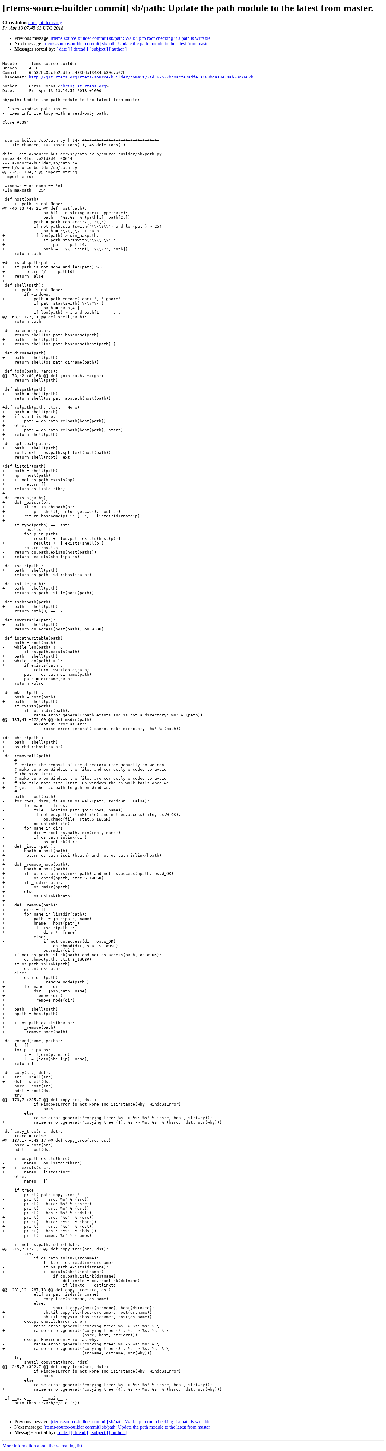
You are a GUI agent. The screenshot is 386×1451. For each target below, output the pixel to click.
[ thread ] (79, 49)
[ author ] (118, 49)
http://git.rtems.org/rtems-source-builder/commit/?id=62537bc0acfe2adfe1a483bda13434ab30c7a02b (141, 77)
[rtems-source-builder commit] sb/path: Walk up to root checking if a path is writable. (131, 38)
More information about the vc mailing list (42, 1445)
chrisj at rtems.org (45, 22)
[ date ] (63, 49)
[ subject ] (98, 49)
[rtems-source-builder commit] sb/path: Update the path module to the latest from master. (127, 43)
